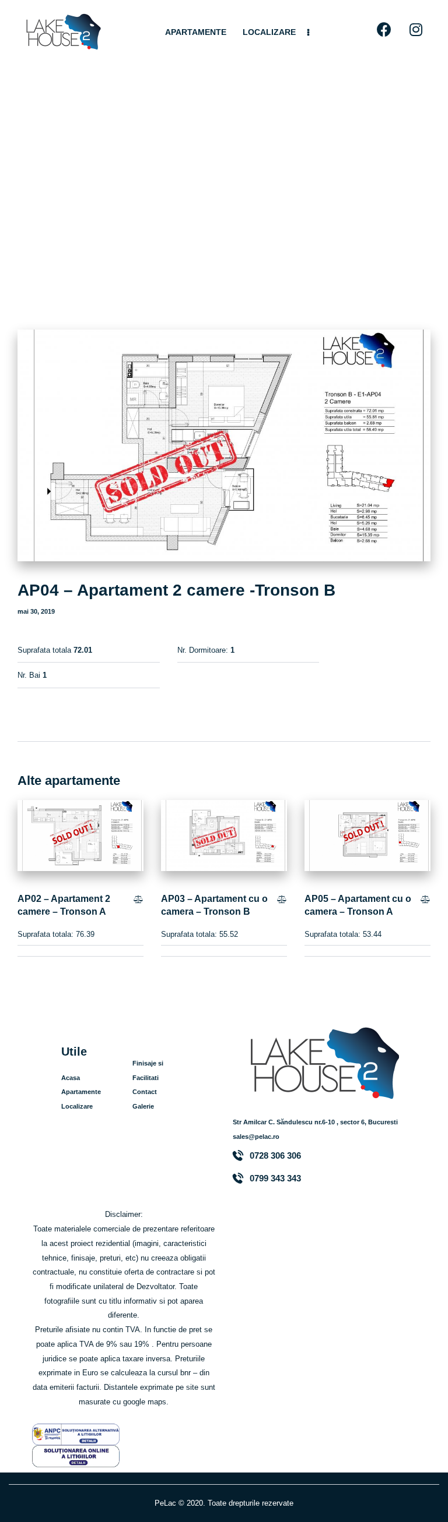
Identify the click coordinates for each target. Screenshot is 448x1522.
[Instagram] (415, 29)
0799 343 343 (275, 1178)
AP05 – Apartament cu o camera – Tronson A (357, 905)
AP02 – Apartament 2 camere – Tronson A (64, 905)
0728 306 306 (275, 1155)
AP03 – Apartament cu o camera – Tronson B (214, 905)
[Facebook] (383, 29)
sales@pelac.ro (256, 1136)
